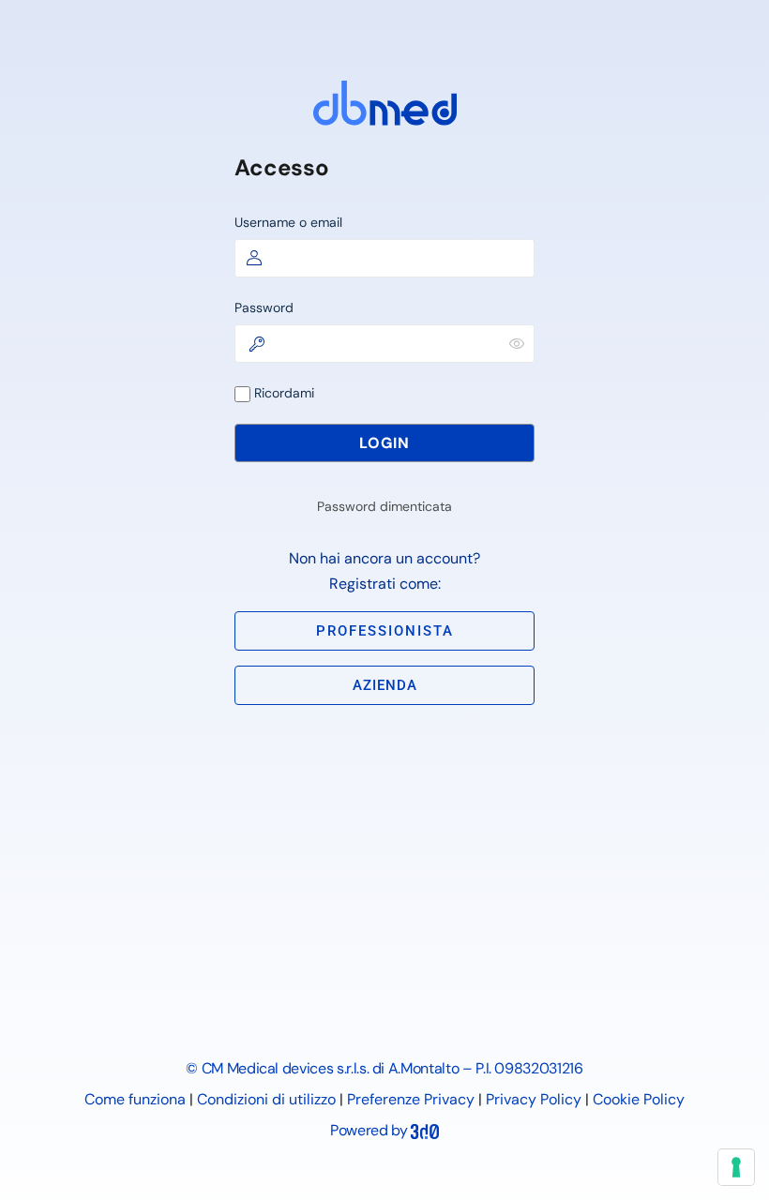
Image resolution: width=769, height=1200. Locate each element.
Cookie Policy (639, 1099)
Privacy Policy (533, 1099)
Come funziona (135, 1099)
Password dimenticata (384, 506)
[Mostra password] (517, 343)
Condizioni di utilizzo (266, 1099)
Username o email (288, 222)
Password (264, 307)
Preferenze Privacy (411, 1099)
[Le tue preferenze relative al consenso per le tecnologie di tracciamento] (736, 1167)
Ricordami (282, 392)
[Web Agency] (425, 1130)
